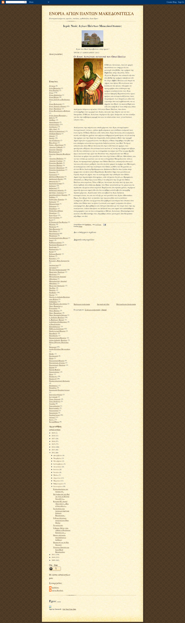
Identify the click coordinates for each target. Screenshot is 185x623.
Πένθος (51, 354)
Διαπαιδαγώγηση (55, 183)
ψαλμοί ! (52, 417)
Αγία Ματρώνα (55, 88)
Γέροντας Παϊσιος (55, 165)
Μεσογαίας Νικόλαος (57, 272)
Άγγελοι (52, 86)
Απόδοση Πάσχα (55, 133)
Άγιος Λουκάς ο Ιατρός (57, 106)
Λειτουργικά (54, 265)
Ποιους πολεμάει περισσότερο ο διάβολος (59, 537)
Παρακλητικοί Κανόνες (57, 338)
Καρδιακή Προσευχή (56, 245)
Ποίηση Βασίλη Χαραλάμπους (54, 370)
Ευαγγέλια (53, 215)
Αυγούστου (57, 467)
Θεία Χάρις (53, 231)
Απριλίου (57, 478)
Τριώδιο (52, 403)
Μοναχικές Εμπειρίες (57, 285)
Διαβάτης (55, 587)
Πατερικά (52, 347)
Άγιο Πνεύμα (54, 90)
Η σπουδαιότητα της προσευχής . (60, 490)
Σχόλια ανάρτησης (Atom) (96, 309)
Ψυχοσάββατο (54, 422)
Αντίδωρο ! (53, 127)
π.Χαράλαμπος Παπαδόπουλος (54, 325)
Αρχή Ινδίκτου (54, 140)
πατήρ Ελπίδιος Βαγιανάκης (59, 349)
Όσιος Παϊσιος (54, 310)
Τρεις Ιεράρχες (54, 401)
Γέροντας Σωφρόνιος (57, 170)
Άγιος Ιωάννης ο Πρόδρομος (59, 99)
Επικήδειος (53, 208)
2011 (54, 554)
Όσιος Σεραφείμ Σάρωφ (58, 315)
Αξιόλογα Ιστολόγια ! (57, 131)
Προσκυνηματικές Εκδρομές (59, 381)
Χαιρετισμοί (53, 410)
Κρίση (51, 251)
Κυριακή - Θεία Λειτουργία (59, 261)
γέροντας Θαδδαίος (56, 158)
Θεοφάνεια (53, 235)
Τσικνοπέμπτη (54, 406)
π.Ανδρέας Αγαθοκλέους (58, 322)
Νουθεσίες (52, 292)
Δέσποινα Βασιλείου (56, 176)
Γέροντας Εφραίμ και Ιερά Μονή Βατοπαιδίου (61, 549)
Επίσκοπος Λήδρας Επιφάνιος (56, 212)
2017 (54, 438)
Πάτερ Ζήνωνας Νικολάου (59, 342)
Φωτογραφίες (54, 408)
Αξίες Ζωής (53, 129)
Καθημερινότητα (55, 242)
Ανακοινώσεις (54, 124)
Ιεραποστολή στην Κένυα (58, 238)
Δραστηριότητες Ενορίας (58, 195)
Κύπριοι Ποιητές (55, 254)
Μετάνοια (53, 274)
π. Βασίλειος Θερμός (56, 320)
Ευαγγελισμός (54, 217)
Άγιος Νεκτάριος (55, 108)
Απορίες (52, 136)
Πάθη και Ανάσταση (56, 329)
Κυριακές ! (53, 258)
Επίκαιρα (52, 206)
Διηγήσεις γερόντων (56, 192)
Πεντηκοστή (53, 356)
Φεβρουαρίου (58, 484)
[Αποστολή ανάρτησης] (104, 224)
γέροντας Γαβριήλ (56, 147)
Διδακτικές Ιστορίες (56, 190)
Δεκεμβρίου (57, 455)
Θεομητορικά (54, 233)
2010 (54, 557)
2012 (54, 452)
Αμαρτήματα (54, 122)
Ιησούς (51, 240)
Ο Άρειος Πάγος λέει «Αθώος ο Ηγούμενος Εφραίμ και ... (62, 530)
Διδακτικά (53, 188)
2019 (54, 433)
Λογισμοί (52, 267)
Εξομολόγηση (54, 204)
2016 (54, 441)
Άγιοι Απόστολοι (55, 95)
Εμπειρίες (53, 202)
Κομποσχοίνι (54, 249)
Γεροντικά (53, 174)
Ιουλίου (56, 469)
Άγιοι (51, 92)
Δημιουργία (53, 181)
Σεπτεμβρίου (58, 464)
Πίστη (51, 358)
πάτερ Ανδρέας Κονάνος (58, 340)
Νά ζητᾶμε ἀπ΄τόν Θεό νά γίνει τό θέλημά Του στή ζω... (61, 496)
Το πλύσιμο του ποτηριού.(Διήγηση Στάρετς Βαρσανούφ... (61, 511)
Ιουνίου (56, 472)
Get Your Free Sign (69, 609)
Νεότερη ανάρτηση (82, 304)
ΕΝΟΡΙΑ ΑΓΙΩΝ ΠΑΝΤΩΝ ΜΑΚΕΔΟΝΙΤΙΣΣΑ (91, 13)
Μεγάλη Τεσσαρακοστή (57, 270)
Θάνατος (52, 224)
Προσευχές (53, 376)
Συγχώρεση (53, 397)
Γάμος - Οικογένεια (56, 145)
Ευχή (51, 220)
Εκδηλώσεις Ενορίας (56, 199)
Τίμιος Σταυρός (55, 399)
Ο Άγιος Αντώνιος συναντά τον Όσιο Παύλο (61, 520)
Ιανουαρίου (57, 486)
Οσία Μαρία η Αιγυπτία (58, 304)
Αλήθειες (52, 120)
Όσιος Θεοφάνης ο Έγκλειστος (55, 307)
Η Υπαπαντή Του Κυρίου (58, 222)
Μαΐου (56, 475)
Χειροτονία (53, 413)
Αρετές (51, 138)
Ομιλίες (52, 295)
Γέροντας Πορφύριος (57, 167)
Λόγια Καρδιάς (57, 590)
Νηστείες (52, 290)
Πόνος (51, 374)
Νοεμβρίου (57, 458)
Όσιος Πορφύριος (55, 313)
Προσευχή (52, 379)
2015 (54, 444)
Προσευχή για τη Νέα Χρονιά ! (61, 543)
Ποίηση (51, 367)
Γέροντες (52, 172)
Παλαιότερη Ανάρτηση (126, 304)
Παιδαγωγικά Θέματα (57, 331)
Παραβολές (53, 333)
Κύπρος (52, 256)
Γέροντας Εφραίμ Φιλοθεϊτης (60, 154)
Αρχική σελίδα (103, 304)
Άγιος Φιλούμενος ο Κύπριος (59, 111)
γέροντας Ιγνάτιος (56, 161)
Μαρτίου (57, 481)
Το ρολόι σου (58, 525)
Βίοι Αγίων (53, 143)
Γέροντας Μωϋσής (55, 163)
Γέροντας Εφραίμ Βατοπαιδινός (55, 150)
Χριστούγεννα (54, 415)
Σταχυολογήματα (55, 394)
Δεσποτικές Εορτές (56, 179)
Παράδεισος (53, 335)
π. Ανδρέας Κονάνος (56, 317)
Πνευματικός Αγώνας (57, 363)
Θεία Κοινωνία (54, 229)
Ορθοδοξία (53, 301)
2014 (54, 447)
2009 (54, 560)
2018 (54, 436)
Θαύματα (52, 226)
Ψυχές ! (51, 419)
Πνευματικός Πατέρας (57, 365)
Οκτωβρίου (57, 461)
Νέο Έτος (52, 288)
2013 (54, 450)
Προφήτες (53, 388)
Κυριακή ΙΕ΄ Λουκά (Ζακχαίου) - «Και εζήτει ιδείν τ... (61, 503)
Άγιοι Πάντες (54, 97)
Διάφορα (52, 186)
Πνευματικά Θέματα (56, 360)
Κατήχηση (53, 247)
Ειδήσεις (52, 197)
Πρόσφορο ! (53, 385)
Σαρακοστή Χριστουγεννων (59, 390)
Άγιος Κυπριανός (55, 104)
